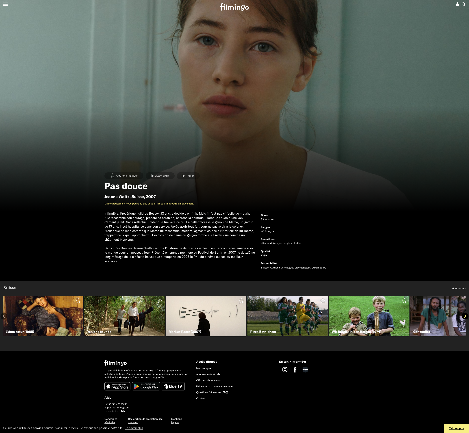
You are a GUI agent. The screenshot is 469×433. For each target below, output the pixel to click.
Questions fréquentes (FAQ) (212, 392)
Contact (201, 398)
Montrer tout (459, 288)
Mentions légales (176, 420)
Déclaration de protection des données (145, 420)
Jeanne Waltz (117, 196)
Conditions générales (110, 420)
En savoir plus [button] (134, 428)
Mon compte (203, 368)
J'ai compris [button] (456, 428)
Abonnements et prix (208, 374)
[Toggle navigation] (5, 4)
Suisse (138, 196)
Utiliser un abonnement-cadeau (214, 386)
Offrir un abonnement (208, 380)
